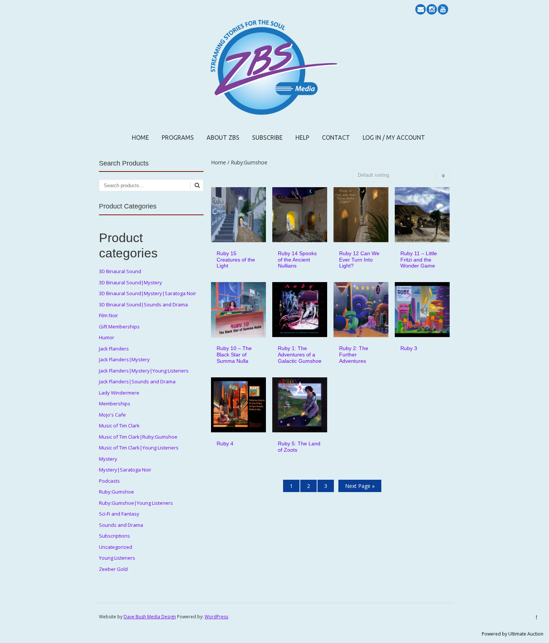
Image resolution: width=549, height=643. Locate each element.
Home (140, 137)
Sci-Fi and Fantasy (119, 513)
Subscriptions (114, 535)
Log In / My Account (394, 137)
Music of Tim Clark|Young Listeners (139, 447)
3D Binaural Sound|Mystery (130, 282)
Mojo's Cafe (112, 414)
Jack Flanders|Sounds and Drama (137, 381)
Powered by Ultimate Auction (512, 634)
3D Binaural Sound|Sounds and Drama (143, 304)
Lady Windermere (119, 392)
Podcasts (109, 480)
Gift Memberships (119, 326)
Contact (336, 137)
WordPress (216, 616)
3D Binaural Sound (120, 271)
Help (302, 137)
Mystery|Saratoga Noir (125, 469)
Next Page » (360, 485)
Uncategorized (115, 547)
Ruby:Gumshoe (116, 491)
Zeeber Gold (113, 569)
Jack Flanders (114, 348)
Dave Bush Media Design (150, 616)
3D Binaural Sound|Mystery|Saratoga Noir (147, 293)
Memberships (114, 403)
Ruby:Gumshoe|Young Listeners (136, 503)
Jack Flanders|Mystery (124, 359)
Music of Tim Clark (119, 425)
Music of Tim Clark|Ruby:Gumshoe (138, 436)
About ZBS (223, 137)
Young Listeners (117, 557)
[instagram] (431, 9)
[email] (420, 9)
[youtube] (443, 9)
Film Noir (108, 315)
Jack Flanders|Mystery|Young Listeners (144, 370)
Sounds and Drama (121, 525)
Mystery (108, 458)
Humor (106, 337)
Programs (178, 137)
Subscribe (267, 137)
